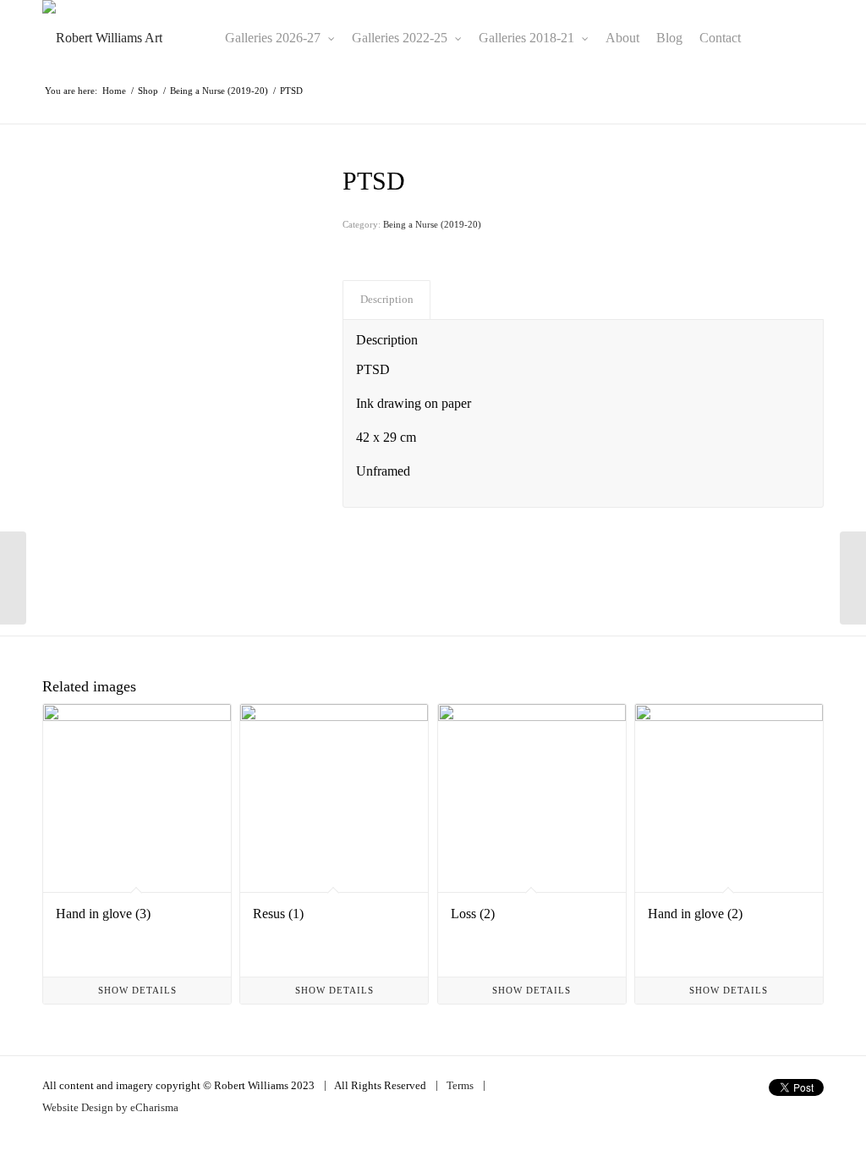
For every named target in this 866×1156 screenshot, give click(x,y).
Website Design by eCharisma (110, 1107)
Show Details (137, 990)
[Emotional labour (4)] (13, 578)
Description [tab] (387, 299)
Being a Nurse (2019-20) (432, 224)
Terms (460, 1085)
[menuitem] (279, 38)
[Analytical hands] (853, 578)
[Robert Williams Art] (102, 38)
